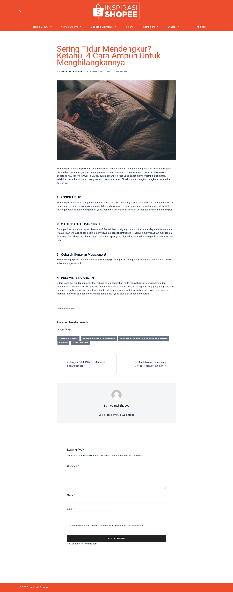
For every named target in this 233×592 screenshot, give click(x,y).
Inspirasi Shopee (72, 72)
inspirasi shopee (68, 338)
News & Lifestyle (69, 26)
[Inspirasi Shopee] (116, 10)
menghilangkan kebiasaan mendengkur (143, 338)
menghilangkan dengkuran (99, 338)
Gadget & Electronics (102, 26)
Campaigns (149, 26)
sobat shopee (80, 342)
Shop (202, 26)
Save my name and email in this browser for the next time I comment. (106, 525)
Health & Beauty (39, 26)
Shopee (63, 342)
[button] (20, 11)
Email (71, 508)
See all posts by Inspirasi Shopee (116, 414)
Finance (130, 26)
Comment (73, 466)
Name (71, 495)
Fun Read (121, 72)
